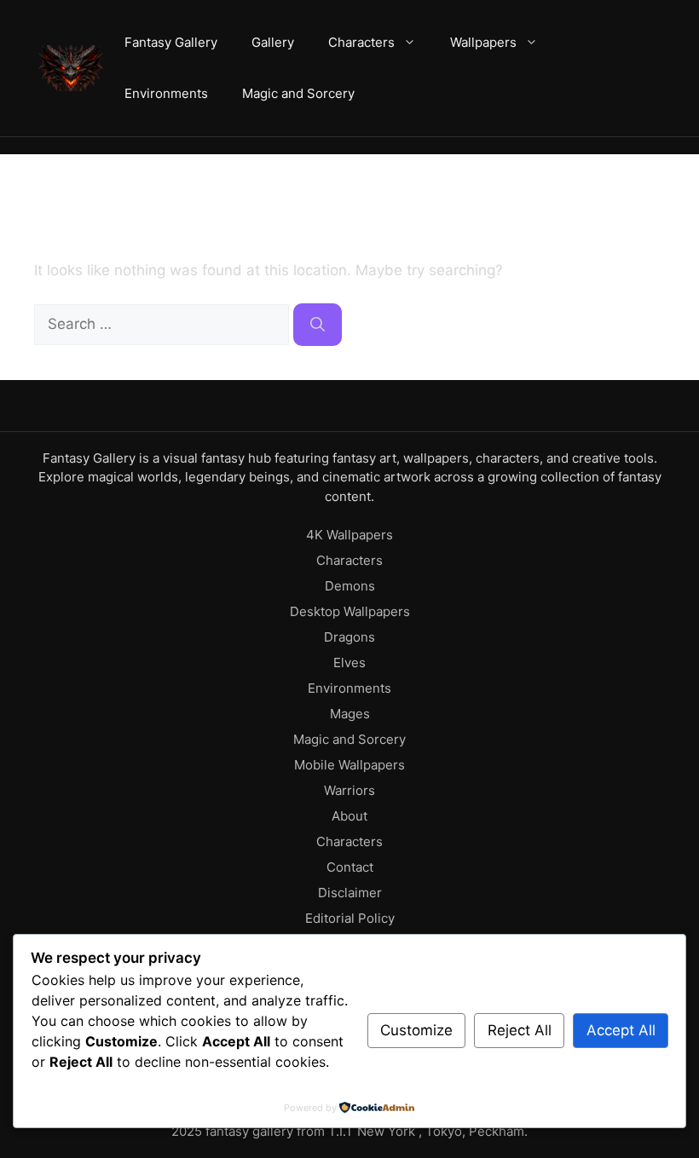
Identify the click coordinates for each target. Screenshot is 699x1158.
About (349, 816)
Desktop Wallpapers (350, 611)
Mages (350, 714)
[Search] (317, 324)
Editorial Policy (350, 918)
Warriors (349, 790)
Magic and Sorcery (298, 93)
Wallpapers (483, 42)
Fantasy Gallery (170, 42)
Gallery (272, 42)
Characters (361, 42)
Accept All (621, 1030)
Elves (349, 662)
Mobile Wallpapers (349, 765)
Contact (349, 867)
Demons (350, 586)
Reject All (520, 1030)
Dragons (349, 637)
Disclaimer (350, 892)
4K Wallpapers (349, 535)
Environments (166, 93)
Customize (416, 1030)
